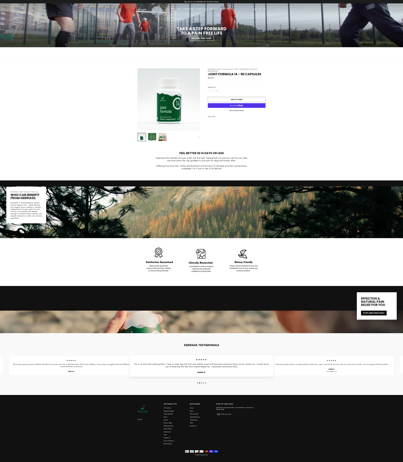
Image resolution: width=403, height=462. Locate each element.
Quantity (212, 87)
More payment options (236, 110)
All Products (167, 408)
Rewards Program (169, 411)
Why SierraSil (189, 9)
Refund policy (168, 444)
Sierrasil (139, 419)
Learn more (211, 116)
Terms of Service (169, 441)
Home (173, 9)
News (165, 417)
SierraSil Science (202, 9)
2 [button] (199, 382)
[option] (71, 366)
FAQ (221, 9)
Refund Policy (168, 429)
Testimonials (213, 9)
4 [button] (203, 382)
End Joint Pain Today (202, 38)
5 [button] (205, 382)
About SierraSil (168, 414)
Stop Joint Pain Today (373, 313)
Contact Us (228, 9)
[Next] (198, 137)
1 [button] (197, 382)
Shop (179, 9)
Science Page (168, 423)
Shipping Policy (168, 426)
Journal (166, 420)
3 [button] (201, 382)
